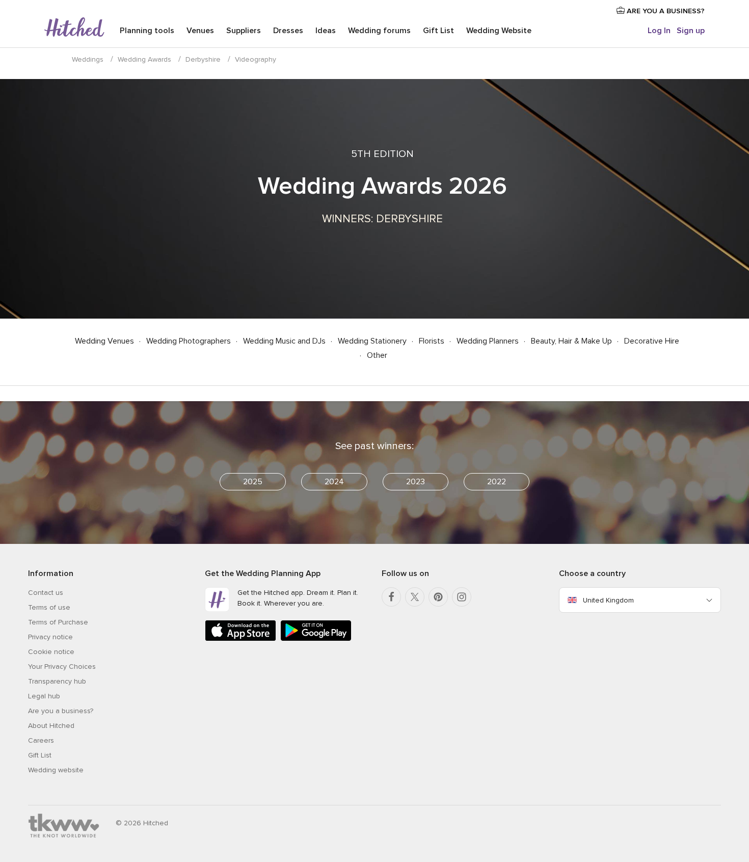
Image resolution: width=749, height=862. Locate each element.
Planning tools (147, 30)
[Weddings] (74, 28)
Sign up (691, 30)
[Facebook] (391, 597)
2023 (415, 482)
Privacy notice (50, 637)
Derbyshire (203, 59)
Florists (432, 341)
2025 (252, 482)
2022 (496, 482)
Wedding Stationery (373, 341)
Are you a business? (60, 711)
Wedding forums (379, 30)
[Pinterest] (438, 597)
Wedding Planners (489, 341)
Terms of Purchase (58, 622)
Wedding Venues (105, 341)
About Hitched (51, 725)
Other (377, 355)
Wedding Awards (144, 59)
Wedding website (56, 770)
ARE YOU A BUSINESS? (665, 11)
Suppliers (243, 30)
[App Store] (240, 639)
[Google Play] (316, 639)
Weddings (87, 59)
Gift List (438, 30)
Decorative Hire (651, 341)
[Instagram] (461, 597)
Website (498, 30)
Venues (200, 30)
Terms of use (49, 607)
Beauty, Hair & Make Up (572, 341)
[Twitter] (414, 597)
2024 (334, 482)
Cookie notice (51, 651)
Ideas (325, 30)
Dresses (288, 30)
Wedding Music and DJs (285, 341)
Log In (659, 30)
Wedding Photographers (189, 341)
